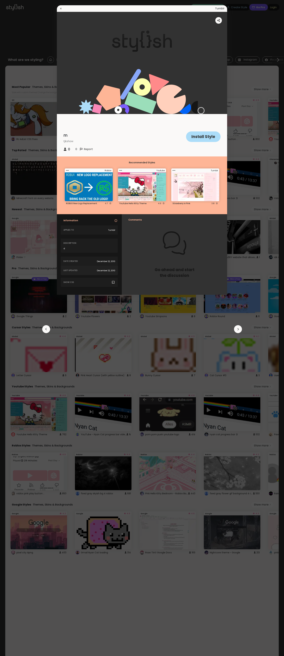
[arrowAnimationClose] (46, 329)
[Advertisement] (13, 328)
